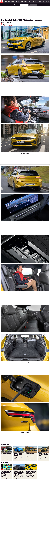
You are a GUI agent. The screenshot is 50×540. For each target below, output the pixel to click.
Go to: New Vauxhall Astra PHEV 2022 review (7, 25)
